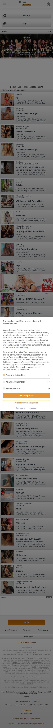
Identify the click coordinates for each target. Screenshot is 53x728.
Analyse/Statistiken (15, 382)
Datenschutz (20, 408)
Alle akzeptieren (26, 395)
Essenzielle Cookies (15, 375)
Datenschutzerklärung (18, 347)
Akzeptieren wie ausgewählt (26, 403)
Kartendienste (13, 388)
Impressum (33, 408)
